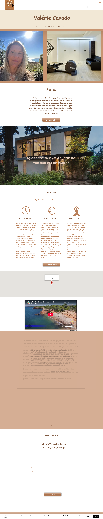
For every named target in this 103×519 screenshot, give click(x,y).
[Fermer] (101, 516)
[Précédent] (9, 156)
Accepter (96, 516)
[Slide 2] (51, 181)
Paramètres (87, 516)
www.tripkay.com (72, 330)
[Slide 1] (49, 181)
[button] (100, 2)
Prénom (56, 460)
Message (32, 475)
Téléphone (32, 471)
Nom (31, 460)
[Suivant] (93, 156)
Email (31, 467)
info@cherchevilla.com (56, 444)
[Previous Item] (48, 56)
